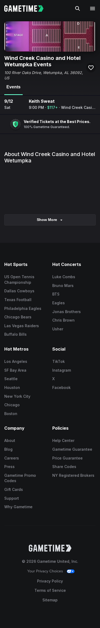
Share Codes (64, 466)
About (9, 440)
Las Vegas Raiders (21, 325)
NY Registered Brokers (73, 475)
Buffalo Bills (15, 334)
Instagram (61, 370)
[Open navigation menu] (92, 8)
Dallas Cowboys (19, 291)
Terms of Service (50, 590)
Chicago (12, 405)
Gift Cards (13, 489)
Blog (8, 449)
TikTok (58, 361)
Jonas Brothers (66, 311)
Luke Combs (63, 276)
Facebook (61, 387)
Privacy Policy (50, 581)
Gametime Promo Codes (20, 478)
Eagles (58, 303)
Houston (12, 387)
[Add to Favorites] (91, 67)
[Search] (77, 8)
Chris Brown (63, 320)
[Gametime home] (27, 8)
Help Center (63, 440)
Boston (10, 413)
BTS (55, 294)
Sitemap (50, 600)
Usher (57, 329)
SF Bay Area (15, 370)
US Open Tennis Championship (19, 279)
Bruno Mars (63, 285)
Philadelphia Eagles (22, 308)
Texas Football (17, 299)
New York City (17, 396)
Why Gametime (18, 506)
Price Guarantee (67, 458)
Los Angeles (15, 361)
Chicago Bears (17, 317)
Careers (11, 458)
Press (9, 466)
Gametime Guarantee (72, 449)
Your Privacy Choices (45, 571)
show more (47, 219)
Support (11, 498)
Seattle (11, 378)
